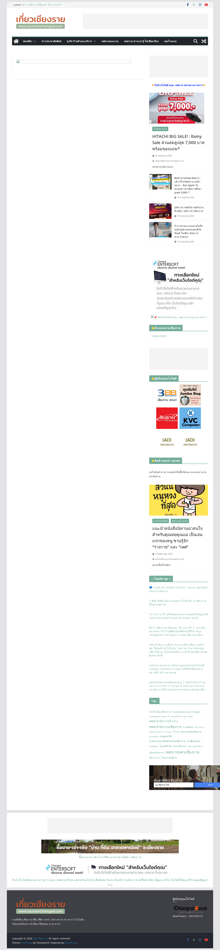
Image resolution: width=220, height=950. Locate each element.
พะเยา (169, 732)
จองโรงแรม (170, 41)
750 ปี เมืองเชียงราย (160, 711)
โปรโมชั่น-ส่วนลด (160, 129)
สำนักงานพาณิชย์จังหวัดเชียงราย (167, 741)
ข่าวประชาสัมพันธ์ (51, 41)
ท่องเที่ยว (27, 41)
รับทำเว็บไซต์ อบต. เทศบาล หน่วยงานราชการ (181, 317)
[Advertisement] (145, 21)
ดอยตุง (190, 716)
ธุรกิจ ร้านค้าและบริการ (79, 41)
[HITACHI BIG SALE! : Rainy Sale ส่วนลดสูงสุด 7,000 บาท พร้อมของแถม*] (178, 108)
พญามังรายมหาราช (157, 732)
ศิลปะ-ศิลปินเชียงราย (191, 731)
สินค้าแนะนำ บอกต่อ (180, 521)
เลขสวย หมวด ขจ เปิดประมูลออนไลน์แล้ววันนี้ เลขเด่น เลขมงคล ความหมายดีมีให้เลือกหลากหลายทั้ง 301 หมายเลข (176, 669)
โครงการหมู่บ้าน (169, 757)
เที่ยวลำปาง (154, 757)
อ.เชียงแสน (193, 741)
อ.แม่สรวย (153, 746)
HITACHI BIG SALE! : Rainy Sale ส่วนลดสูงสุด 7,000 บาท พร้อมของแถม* (178, 142)
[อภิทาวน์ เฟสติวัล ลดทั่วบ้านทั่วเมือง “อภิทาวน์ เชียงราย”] (160, 211)
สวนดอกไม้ (166, 736)
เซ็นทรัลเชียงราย (156, 752)
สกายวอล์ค (153, 736)
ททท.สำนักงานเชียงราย (165, 727)
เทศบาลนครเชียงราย (182, 751)
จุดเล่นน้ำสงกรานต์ (178, 716)
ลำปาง (176, 731)
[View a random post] (204, 41)
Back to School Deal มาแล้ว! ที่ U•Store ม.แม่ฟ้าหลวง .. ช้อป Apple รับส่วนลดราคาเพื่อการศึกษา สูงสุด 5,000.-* (187, 185)
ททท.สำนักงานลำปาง (163, 721)
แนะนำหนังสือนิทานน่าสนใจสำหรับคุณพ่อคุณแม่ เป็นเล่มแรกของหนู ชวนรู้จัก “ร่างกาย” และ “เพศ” (177, 537)
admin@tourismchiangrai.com (169, 160)
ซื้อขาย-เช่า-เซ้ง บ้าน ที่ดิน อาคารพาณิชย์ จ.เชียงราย (110, 857)
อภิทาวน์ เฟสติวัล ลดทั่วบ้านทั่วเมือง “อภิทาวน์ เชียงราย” (189, 209)
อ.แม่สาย (165, 746)
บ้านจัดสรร (188, 727)
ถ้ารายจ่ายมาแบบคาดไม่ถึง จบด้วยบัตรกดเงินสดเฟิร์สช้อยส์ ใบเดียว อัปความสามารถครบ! (188, 231)
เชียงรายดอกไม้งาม (195, 746)
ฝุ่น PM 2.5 (199, 727)
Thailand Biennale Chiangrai (186, 711)
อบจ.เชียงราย (179, 746)
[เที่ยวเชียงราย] (16, 41)
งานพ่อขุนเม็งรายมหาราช (159, 716)
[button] (34, 41)
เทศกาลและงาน (109, 41)
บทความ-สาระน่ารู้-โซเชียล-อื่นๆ (141, 41)
